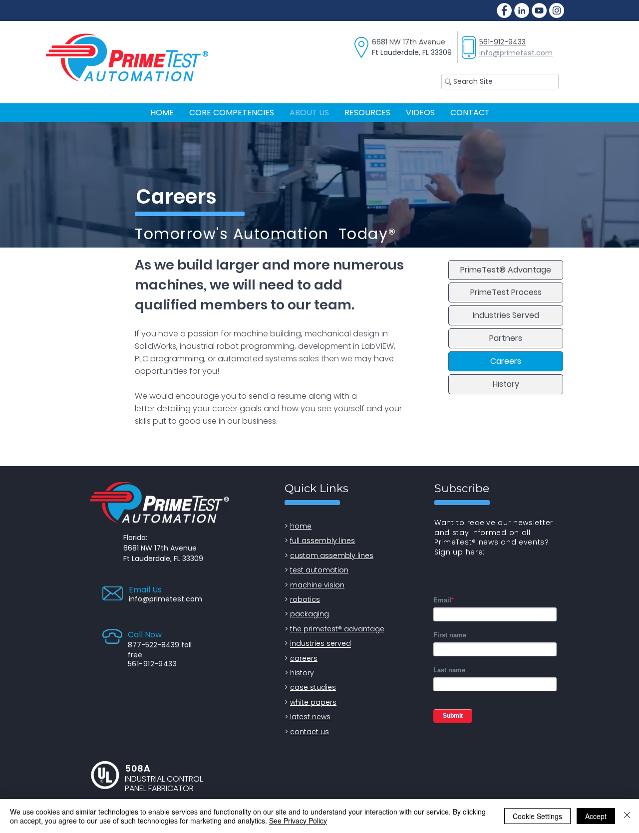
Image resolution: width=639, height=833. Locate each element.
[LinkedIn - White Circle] (521, 10)
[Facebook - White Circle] (504, 10)
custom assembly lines (331, 555)
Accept (596, 816)
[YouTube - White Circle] (539, 10)
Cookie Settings (537, 816)
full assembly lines (322, 541)
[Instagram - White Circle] (556, 10)
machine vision (317, 585)
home (301, 526)
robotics (305, 599)
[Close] (627, 816)
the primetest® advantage (337, 629)
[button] (367, 112)
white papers (313, 702)
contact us (309, 732)
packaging (309, 614)
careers (304, 658)
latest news (310, 717)
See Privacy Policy (298, 821)
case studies (313, 687)
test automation (319, 570)
